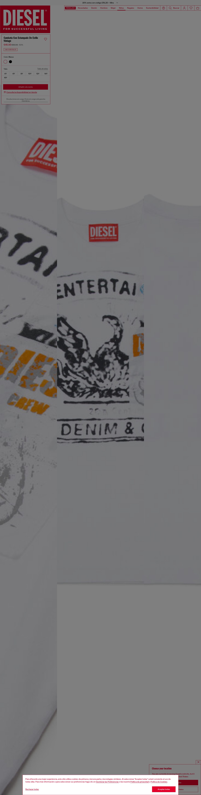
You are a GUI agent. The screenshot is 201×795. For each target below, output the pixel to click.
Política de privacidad (139, 782)
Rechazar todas (32, 789)
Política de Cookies (159, 782)
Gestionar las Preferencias (107, 782)
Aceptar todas (164, 789)
